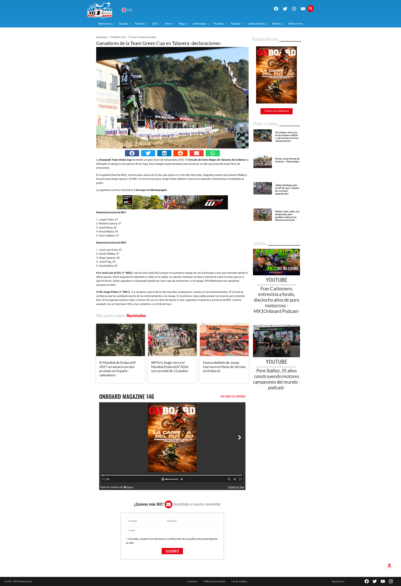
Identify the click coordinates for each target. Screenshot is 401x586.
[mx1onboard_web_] (172, 208)
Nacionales (101, 37)
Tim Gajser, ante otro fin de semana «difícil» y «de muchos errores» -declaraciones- (287, 136)
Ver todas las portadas (232, 396)
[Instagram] (294, 8)
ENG (130, 10)
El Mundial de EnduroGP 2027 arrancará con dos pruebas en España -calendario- (117, 368)
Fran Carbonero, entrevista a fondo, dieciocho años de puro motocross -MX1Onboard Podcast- (276, 300)
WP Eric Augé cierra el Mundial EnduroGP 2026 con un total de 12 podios (169, 366)
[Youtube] (303, 8)
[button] (132, 153)
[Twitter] (285, 8)
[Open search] (310, 8)
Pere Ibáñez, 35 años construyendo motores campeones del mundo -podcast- (276, 379)
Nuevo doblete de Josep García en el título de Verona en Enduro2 (224, 366)
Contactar (192, 581)
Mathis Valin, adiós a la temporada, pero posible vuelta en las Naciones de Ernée (287, 215)
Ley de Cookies (239, 581)
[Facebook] (276, 8)
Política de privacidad (214, 581)
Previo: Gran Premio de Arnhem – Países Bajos (287, 160)
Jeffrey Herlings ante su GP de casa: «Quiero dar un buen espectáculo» (287, 189)
